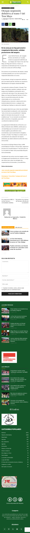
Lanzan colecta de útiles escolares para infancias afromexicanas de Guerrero (18, 340)
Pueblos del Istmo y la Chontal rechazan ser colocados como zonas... (17, 325)
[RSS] (12, 529)
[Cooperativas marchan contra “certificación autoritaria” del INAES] (5, 372)
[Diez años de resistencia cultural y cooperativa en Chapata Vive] (5, 395)
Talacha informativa (9, 5)
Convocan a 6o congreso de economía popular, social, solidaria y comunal (19, 402)
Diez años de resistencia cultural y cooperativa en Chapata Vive (18, 393)
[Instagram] (8, 529)
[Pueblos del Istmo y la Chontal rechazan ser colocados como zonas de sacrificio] (5, 247)
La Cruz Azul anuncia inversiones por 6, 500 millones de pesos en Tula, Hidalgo (19, 240)
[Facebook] (3, 24)
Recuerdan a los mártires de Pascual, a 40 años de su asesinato (22, 201)
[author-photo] (15, 212)
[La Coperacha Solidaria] (15, 190)
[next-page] (5, 253)
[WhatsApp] (10, 24)
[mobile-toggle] (2, 2)
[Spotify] (17, 529)
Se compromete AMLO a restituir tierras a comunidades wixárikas (8, 201)
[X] (6, 24)
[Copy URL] (13, 24)
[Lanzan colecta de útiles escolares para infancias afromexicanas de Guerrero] (5, 340)
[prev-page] (2, 253)
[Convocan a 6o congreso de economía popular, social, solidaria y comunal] (5, 402)
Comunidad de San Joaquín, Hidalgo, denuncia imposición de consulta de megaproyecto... (18, 379)
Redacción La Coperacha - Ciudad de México (12, 18)
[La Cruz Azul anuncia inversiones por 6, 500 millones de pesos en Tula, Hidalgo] (5, 240)
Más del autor (18, 227)
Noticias (17, 5)
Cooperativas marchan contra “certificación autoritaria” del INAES (18, 371)
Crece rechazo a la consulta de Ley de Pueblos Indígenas (19, 309)
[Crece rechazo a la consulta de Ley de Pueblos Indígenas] (5, 233)
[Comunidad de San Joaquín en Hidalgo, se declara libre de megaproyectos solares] (5, 387)
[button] (28, 2)
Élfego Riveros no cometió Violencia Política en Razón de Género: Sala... (19, 331)
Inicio (3, 5)
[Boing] (15, 185)
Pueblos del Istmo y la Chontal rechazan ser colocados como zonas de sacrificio (19, 247)
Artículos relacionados (8, 227)
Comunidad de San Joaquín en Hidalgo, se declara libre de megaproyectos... (18, 387)
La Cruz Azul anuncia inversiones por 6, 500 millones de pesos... (18, 316)
